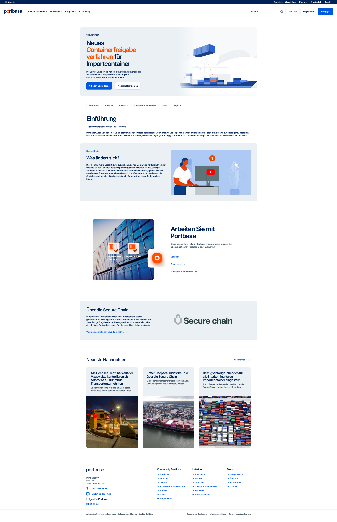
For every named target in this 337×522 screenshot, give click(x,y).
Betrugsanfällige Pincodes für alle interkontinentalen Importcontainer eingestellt (223, 376)
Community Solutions (37, 11)
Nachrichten (239, 359)
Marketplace (56, 11)
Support (293, 11)
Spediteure (176, 264)
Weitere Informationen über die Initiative (104, 332)
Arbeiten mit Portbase (99, 86)
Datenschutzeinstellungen (240, 514)
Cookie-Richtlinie (146, 514)
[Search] (282, 11)
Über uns (303, 2)
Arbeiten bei (316, 2)
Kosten (165, 105)
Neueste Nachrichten (128, 86)
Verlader (109, 105)
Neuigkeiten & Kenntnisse (285, 2)
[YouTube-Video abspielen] (211, 172)
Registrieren (308, 11)
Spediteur (123, 105)
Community (84, 11)
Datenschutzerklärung (127, 514)
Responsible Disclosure (197, 514)
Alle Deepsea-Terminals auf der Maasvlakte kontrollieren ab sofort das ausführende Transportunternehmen (112, 378)
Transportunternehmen (145, 105)
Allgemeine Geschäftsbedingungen (101, 514)
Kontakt (327, 2)
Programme (70, 11)
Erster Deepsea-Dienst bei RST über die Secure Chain (168, 374)
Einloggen (325, 11)
